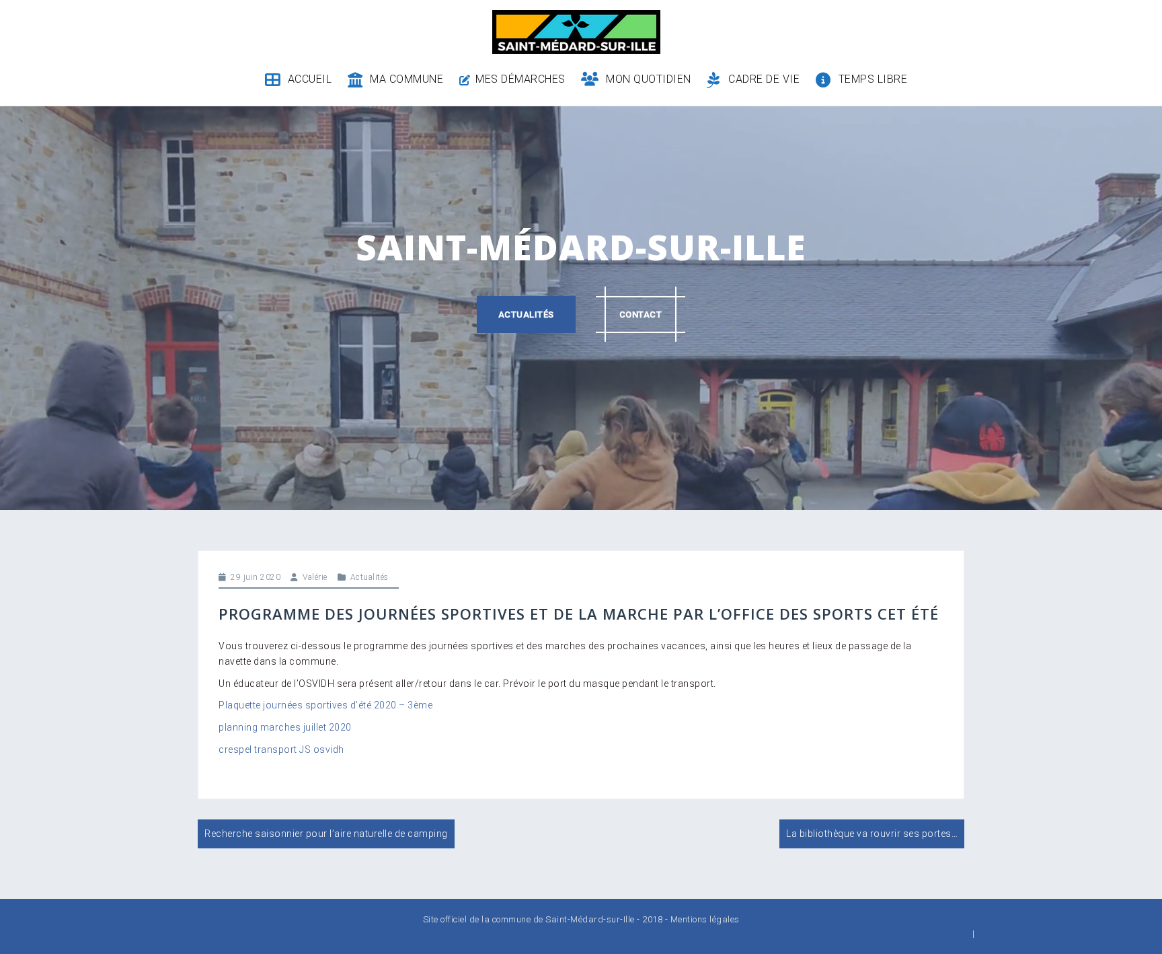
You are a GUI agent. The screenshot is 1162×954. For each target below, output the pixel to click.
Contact (640, 314)
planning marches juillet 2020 (285, 727)
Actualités (526, 314)
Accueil (310, 79)
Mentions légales (705, 919)
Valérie (315, 577)
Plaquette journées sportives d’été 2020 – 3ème (325, 705)
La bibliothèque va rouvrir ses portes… (872, 833)
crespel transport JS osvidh (281, 749)
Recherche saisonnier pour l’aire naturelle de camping (326, 833)
